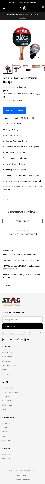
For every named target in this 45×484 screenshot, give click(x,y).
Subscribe (10, 326)
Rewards (26, 2)
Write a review (22, 221)
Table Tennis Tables (10, 392)
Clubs (4, 432)
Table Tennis (7, 388)
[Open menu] (4, 8)
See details (22, 18)
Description (8, 250)
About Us (6, 361)
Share (5, 199)
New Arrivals (7, 401)
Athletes (5, 427)
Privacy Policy (22, 475)
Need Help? (12, 2)
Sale (4, 409)
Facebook (6, 458)
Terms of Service (9, 374)
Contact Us (7, 352)
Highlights (7, 285)
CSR (4, 436)
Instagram (6, 454)
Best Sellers (7, 405)
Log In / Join (33, 2)
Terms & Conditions (22, 480)
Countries (6, 440)
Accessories (7, 396)
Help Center (7, 357)
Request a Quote (14, 110)
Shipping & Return (9, 365)
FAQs (4, 369)
